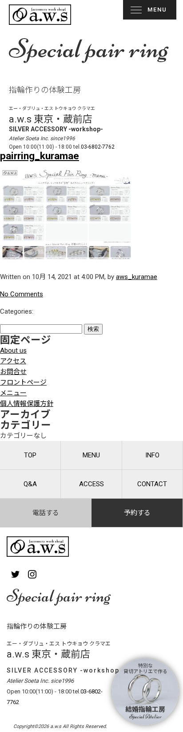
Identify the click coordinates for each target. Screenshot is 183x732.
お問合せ (13, 372)
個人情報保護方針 (26, 404)
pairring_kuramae (39, 155)
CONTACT (152, 484)
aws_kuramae (136, 277)
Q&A (30, 484)
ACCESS (91, 484)
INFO (152, 455)
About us (13, 350)
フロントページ (23, 382)
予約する (137, 513)
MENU (157, 9)
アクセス (13, 361)
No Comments (21, 294)
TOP (30, 455)
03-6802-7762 (98, 147)
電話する (45, 513)
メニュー (13, 393)
